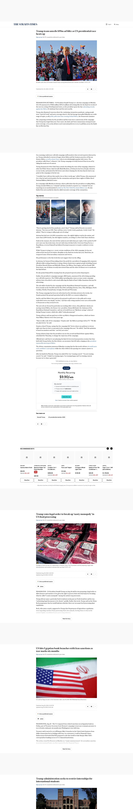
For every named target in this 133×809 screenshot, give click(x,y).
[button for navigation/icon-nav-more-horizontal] (95, 89)
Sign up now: (39, 37)
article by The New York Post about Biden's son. (72, 188)
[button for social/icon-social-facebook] (91, 89)
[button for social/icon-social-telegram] (87, 89)
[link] (25, 24)
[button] (108, 24)
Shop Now (26, 480)
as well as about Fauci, (53, 159)
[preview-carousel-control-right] (94, 212)
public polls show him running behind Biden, (64, 116)
